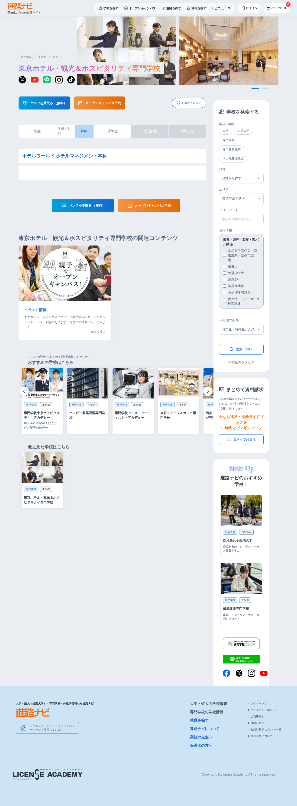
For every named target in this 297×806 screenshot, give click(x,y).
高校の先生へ (201, 737)
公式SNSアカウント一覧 (265, 729)
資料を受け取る (244, 439)
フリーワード (229, 210)
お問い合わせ (258, 723)
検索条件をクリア (241, 362)
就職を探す (199, 720)
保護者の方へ (201, 745)
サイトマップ (258, 703)
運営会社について (261, 736)
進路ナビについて (205, 728)
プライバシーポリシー (264, 710)
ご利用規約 (257, 716)
